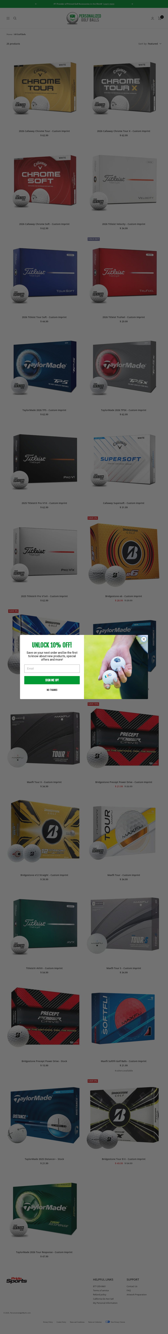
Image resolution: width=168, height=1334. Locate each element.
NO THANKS (52, 690)
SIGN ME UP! (52, 680)
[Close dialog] (144, 639)
